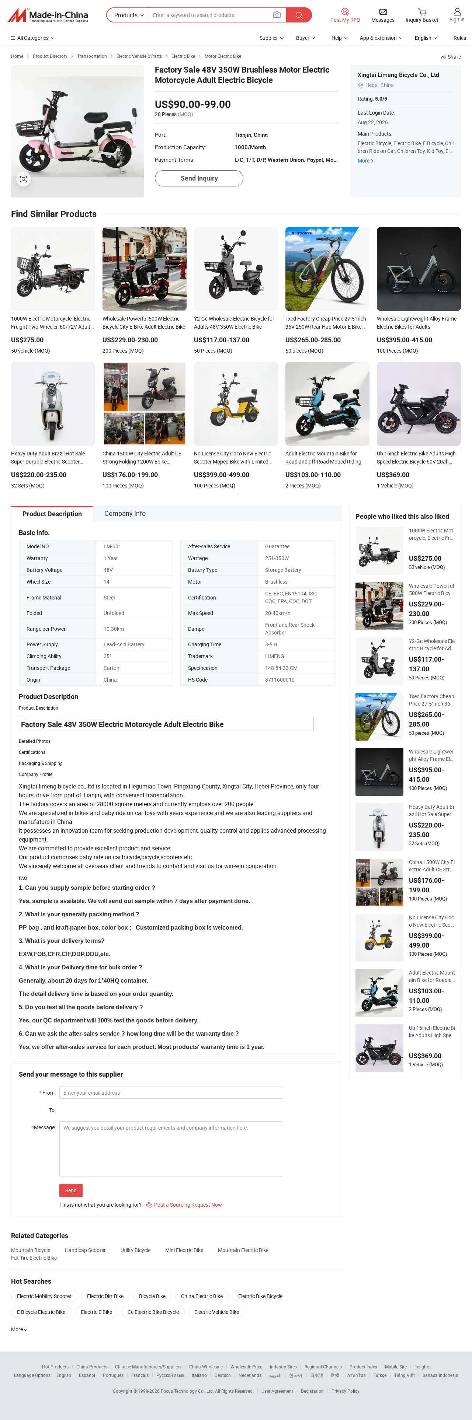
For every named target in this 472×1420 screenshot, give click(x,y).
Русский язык (170, 1375)
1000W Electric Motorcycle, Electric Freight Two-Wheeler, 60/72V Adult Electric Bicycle (431, 534)
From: (47, 1092)
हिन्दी (335, 1375)
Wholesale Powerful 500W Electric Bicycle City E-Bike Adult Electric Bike (432, 589)
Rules (460, 37)
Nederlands (250, 1375)
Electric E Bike (96, 1311)
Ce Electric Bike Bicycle (153, 1311)
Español (87, 1375)
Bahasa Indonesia (440, 1375)
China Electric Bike (202, 1296)
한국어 (295, 1375)
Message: (44, 1127)
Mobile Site (396, 1367)
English (63, 1375)
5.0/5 (381, 99)
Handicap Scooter (85, 1249)
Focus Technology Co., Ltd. (188, 1391)
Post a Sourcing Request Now (184, 1204)
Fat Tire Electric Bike (34, 1257)
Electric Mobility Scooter (44, 1296)
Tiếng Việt (404, 1375)
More (363, 160)
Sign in (457, 19)
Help (337, 37)
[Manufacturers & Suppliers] (47, 15)
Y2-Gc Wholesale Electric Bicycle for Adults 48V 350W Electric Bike (432, 644)
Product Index (363, 1367)
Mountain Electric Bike (243, 1249)
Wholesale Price (246, 1367)
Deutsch (223, 1375)
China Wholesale (206, 1367)
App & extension (378, 37)
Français (140, 1375)
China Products (91, 1367)
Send (71, 1190)
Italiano (199, 1375)
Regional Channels (323, 1367)
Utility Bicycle (135, 1249)
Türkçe (380, 1375)
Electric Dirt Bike (105, 1296)
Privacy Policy (346, 1391)
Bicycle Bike (152, 1296)
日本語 (316, 1375)
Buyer (302, 37)
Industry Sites (283, 1367)
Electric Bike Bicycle (260, 1296)
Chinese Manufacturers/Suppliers (148, 1367)
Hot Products (55, 1367)
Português (113, 1375)
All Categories (33, 37)
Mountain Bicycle (30, 1249)
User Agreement (277, 1391)
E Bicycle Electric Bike (41, 1311)
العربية (275, 1375)
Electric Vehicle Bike (216, 1311)
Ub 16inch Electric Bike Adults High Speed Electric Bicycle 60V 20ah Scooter (432, 1031)
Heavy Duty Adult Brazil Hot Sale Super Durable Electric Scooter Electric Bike (432, 810)
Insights (422, 1367)
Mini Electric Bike (184, 1249)
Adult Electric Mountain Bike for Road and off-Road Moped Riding (432, 976)
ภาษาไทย (356, 1375)
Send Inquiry (199, 178)
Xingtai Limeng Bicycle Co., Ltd (398, 75)
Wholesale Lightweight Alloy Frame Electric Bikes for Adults (432, 755)
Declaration (312, 1391)
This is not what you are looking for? (100, 1204)
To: (52, 1109)
